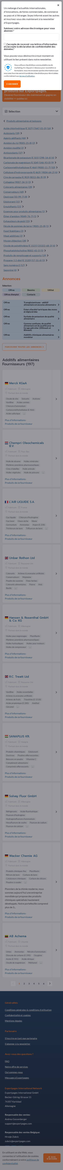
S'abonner (12, 84)
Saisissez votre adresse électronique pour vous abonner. (29, 29)
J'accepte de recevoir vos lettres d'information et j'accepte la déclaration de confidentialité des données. (30, 46)
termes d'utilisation (27, 76)
